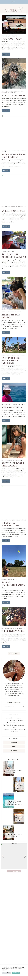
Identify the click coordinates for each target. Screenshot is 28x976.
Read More (5, 54)
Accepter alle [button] (15, 972)
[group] (14, 856)
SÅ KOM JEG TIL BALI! (13, 210)
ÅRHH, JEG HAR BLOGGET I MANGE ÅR (14, 255)
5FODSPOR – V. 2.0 (12, 38)
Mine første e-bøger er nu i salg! (14, 720)
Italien (21, 91)
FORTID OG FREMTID (13, 95)
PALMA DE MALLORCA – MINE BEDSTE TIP (19, 786)
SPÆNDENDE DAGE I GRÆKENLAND (13, 464)
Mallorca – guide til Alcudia (14, 723)
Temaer (14, 746)
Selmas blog (4, 92)
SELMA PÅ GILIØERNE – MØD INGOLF (14, 155)
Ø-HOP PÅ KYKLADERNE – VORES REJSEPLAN (19, 818)
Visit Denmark (16, 520)
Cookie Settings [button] (6, 972)
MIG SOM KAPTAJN (12, 407)
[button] (14, 2)
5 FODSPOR (14, 9)
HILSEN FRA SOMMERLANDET (11, 524)
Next (17, 653)
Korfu (9, 404)
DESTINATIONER (14, 742)
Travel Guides (14, 750)
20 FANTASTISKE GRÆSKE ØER (14, 771)
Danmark (4, 520)
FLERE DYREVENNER (13, 631)
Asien (3, 91)
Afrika (3, 355)
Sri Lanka (13, 628)
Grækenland (16, 91)
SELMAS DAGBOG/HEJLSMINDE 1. (13, 585)
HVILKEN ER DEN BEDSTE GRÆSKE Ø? (14, 835)
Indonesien (16, 206)
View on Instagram (15, 871)
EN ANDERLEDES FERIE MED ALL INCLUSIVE (11, 360)
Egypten (7, 355)
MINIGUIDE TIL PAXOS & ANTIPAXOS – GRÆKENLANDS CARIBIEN (14, 803)
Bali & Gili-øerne (9, 91)
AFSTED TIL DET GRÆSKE (11, 316)
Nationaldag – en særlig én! (14, 718)
